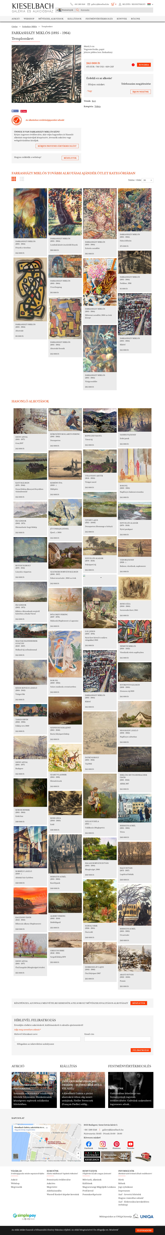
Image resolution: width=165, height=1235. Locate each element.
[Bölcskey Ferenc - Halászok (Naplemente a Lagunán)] (65, 599)
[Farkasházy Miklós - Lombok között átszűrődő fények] (65, 211)
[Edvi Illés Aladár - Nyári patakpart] (134, 511)
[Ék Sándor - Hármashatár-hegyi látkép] (30, 510)
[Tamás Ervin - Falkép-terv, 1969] (30, 710)
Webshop (29, 19)
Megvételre (52, 1187)
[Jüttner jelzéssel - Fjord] (65, 512)
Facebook (88, 1148)
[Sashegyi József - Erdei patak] (134, 420)
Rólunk (135, 19)
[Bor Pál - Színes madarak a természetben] (65, 654)
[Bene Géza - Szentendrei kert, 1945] (134, 588)
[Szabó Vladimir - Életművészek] (65, 758)
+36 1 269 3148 (79, 4)
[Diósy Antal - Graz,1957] (30, 421)
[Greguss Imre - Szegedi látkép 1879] (65, 939)
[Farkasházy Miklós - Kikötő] (134, 314)
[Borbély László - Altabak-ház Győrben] (30, 847)
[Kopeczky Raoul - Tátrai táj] (100, 420)
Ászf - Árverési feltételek (129, 1194)
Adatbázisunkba (54, 1191)
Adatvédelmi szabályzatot (42, 1044)
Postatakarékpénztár (92, 1194)
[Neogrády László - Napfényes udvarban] (134, 714)
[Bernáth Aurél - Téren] (134, 808)
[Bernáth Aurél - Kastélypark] (65, 854)
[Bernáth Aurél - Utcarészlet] (134, 905)
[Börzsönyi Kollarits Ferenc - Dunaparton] (65, 419)
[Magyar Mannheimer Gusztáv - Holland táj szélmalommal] (30, 631)
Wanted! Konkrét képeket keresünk (63, 1194)
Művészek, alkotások (91, 1180)
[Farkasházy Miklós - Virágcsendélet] (100, 348)
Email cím (89, 1034)
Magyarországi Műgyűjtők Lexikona (99, 1187)
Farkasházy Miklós (29, 27)
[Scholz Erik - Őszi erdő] (100, 901)
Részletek (113, 1230)
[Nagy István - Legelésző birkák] (134, 853)
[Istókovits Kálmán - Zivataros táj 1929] (134, 672)
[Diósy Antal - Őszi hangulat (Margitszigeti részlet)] (30, 946)
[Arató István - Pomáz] (134, 958)
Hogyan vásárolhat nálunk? (131, 1198)
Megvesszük (16, 1187)
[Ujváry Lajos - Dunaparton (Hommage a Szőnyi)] (100, 504)
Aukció (16, 19)
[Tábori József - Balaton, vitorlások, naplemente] (134, 548)
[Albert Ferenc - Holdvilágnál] (65, 903)
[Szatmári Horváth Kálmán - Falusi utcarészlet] (65, 555)
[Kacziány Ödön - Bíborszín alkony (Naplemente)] (30, 900)
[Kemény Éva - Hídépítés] (65, 465)
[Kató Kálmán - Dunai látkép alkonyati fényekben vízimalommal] (30, 466)
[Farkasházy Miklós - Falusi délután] (134, 209)
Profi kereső (87, 1191)
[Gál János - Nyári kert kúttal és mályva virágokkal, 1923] (100, 607)
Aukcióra (51, 1183)
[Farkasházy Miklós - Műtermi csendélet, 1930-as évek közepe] (100, 282)
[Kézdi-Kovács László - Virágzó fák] (30, 672)
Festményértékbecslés (99, 19)
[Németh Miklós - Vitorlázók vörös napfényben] (134, 631)
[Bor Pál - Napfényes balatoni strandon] (134, 465)
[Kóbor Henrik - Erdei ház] (30, 792)
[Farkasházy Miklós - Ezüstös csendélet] (100, 213)
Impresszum (124, 1191)
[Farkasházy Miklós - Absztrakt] (30, 289)
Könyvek (122, 19)
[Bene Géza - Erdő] (65, 803)
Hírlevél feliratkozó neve (26, 1034)
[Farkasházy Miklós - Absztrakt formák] (65, 318)
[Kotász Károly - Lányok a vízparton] (30, 549)
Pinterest (117, 1148)
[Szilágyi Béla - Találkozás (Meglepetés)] (100, 796)
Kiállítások (74, 19)
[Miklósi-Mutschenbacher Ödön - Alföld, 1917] (134, 759)
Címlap (15, 27)
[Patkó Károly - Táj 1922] (100, 732)
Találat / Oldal (134, 180)
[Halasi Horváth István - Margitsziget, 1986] (100, 849)
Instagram (102, 1148)
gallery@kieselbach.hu (100, 4)
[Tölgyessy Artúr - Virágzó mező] (100, 461)
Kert (94, 101)
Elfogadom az (35, 1044)
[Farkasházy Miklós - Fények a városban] (30, 213)
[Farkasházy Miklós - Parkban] (134, 262)
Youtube (130, 1148)
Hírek (121, 1180)
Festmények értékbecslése (59, 1180)
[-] (100, 577)
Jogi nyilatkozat (125, 1187)
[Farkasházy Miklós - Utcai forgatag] (65, 266)
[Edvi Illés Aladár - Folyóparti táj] (100, 545)
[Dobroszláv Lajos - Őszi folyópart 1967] (100, 953)
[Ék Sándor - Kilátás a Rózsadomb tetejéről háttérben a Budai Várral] (30, 592)
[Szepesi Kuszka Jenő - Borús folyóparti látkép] (65, 711)
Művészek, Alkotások (50, 19)
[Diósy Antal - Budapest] (30, 747)
